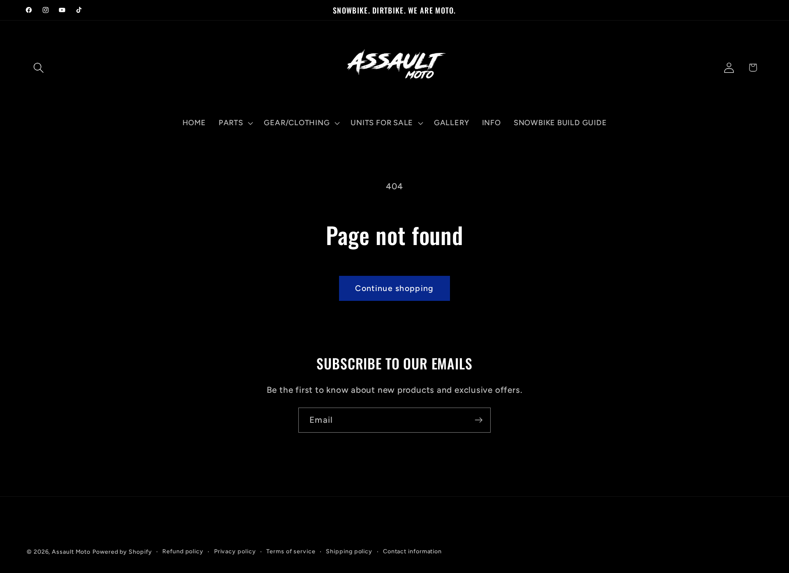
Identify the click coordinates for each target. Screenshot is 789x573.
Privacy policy (235, 551)
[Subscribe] (478, 420)
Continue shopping (394, 288)
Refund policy (182, 551)
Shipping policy (349, 551)
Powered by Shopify (122, 551)
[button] (38, 67)
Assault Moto (71, 551)
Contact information (412, 551)
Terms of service (291, 551)
